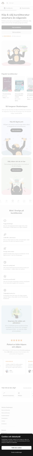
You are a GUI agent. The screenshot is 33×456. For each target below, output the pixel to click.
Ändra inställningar (16, 452)
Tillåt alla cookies (16, 448)
